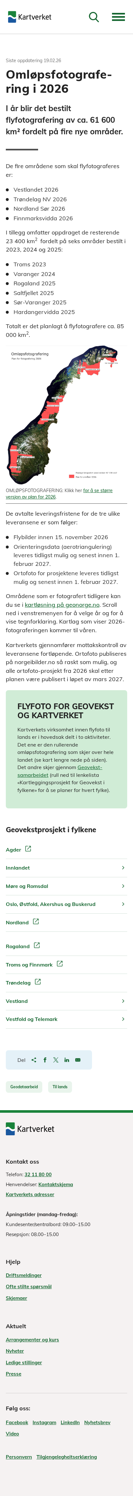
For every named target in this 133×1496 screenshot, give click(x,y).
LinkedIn (70, 1422)
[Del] (33, 1059)
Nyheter (15, 1351)
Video (12, 1434)
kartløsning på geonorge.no (62, 604)
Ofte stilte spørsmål (29, 1286)
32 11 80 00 (38, 1174)
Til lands (60, 1086)
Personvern (19, 1457)
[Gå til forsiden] (29, 16)
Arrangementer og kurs (32, 1340)
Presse (13, 1374)
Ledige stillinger (24, 1362)
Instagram (44, 1422)
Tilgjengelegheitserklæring (66, 1457)
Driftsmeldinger (24, 1275)
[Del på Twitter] (55, 1059)
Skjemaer (16, 1298)
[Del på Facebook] (44, 1059)
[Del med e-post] (77, 1059)
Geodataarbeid (24, 1086)
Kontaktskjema (55, 1184)
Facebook (17, 1422)
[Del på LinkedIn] (66, 1059)
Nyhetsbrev (97, 1422)
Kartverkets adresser (30, 1194)
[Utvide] (118, 17)
